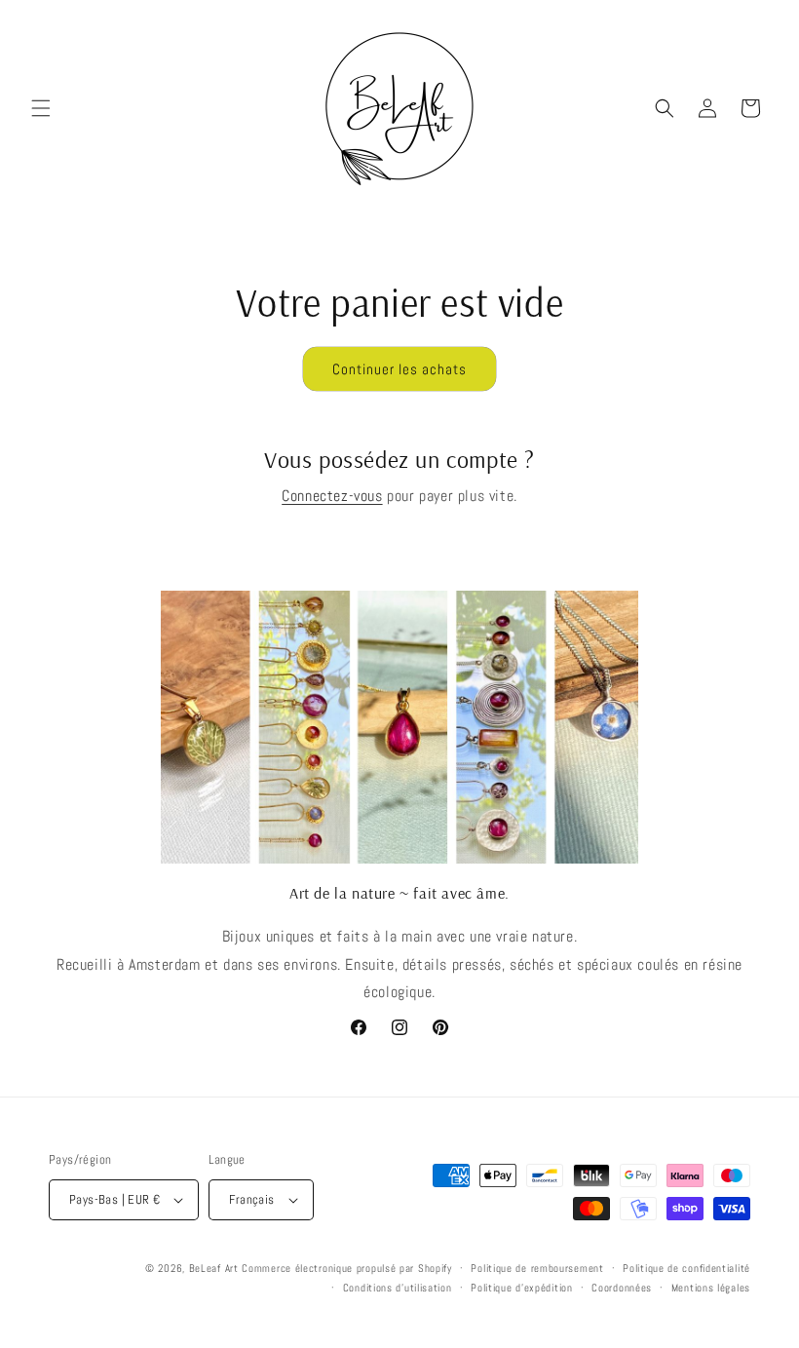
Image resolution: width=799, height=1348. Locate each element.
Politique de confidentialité (686, 1268)
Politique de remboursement (537, 1268)
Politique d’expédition (521, 1287)
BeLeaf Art (216, 1268)
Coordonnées (621, 1287)
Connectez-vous (332, 495)
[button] (40, 108)
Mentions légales (710, 1287)
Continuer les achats (399, 369)
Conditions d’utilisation (397, 1287)
